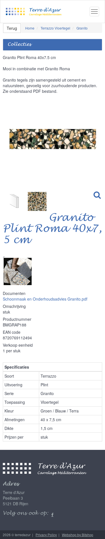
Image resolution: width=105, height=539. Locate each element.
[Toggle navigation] (94, 11)
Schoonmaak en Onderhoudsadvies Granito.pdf (45, 299)
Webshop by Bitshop (77, 534)
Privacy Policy (46, 534)
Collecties (19, 45)
